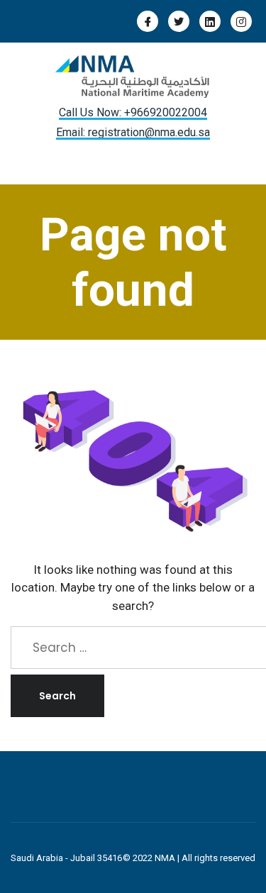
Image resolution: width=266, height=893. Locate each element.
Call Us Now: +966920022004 (133, 112)
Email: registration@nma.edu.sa (133, 132)
